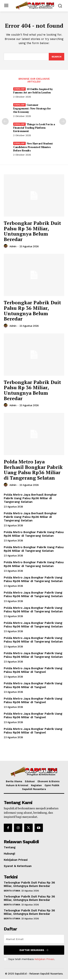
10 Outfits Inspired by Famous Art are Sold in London (33, 90)
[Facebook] (8, 828)
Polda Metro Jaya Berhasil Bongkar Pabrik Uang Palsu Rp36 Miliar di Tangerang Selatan (33, 469)
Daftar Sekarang (31, 950)
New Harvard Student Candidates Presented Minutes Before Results (33, 147)
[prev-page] (5, 121)
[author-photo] (6, 246)
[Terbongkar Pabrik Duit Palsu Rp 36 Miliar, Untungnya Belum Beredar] (34, 195)
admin (12, 246)
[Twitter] (28, 828)
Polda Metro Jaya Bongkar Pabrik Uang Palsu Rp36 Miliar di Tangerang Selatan (33, 579)
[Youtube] (39, 828)
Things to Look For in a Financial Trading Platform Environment (34, 127)
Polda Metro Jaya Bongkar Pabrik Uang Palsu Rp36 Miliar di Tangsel (33, 670)
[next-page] (62, 121)
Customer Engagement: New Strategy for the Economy (32, 108)
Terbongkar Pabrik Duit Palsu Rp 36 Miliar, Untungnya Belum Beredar (32, 231)
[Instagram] (18, 828)
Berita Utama (12, 890)
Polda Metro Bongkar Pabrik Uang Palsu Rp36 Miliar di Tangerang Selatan (34, 533)
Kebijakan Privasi (44, 959)
